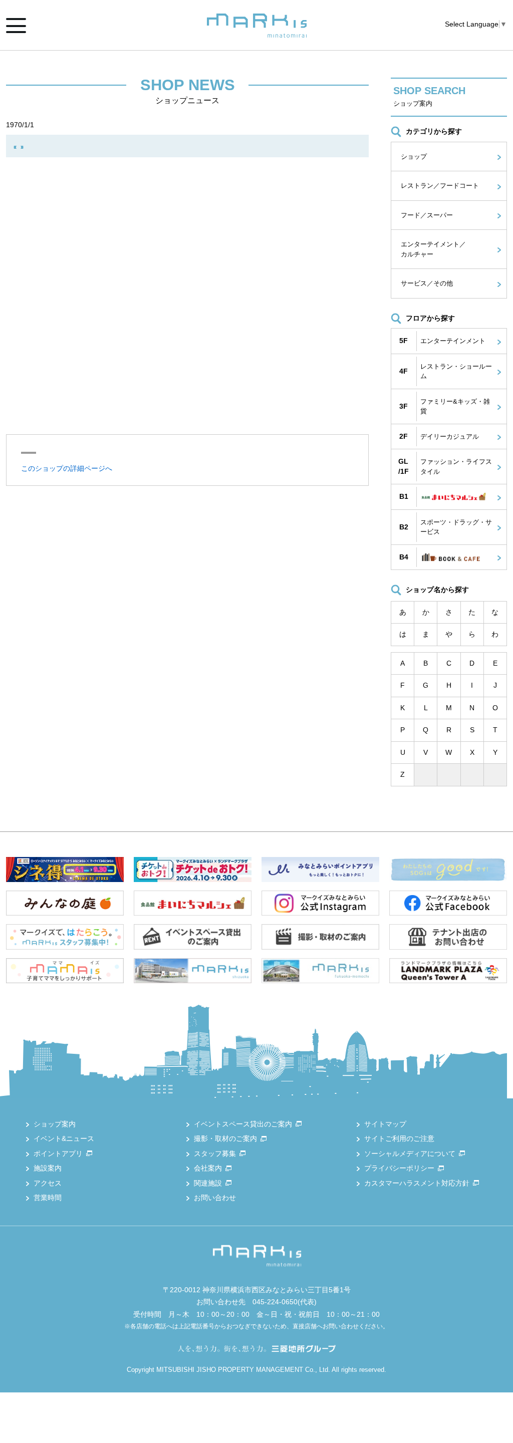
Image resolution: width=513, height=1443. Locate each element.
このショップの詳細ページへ (66, 468)
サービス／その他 (427, 283)
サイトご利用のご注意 (399, 1138)
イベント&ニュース (64, 1138)
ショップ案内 (55, 1124)
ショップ (414, 156)
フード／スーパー (427, 215)
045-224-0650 (275, 1302)
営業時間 (48, 1198)
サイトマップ (385, 1124)
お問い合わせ (215, 1198)
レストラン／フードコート (440, 185)
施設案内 (48, 1168)
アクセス (48, 1183)
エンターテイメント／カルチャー (433, 249)
